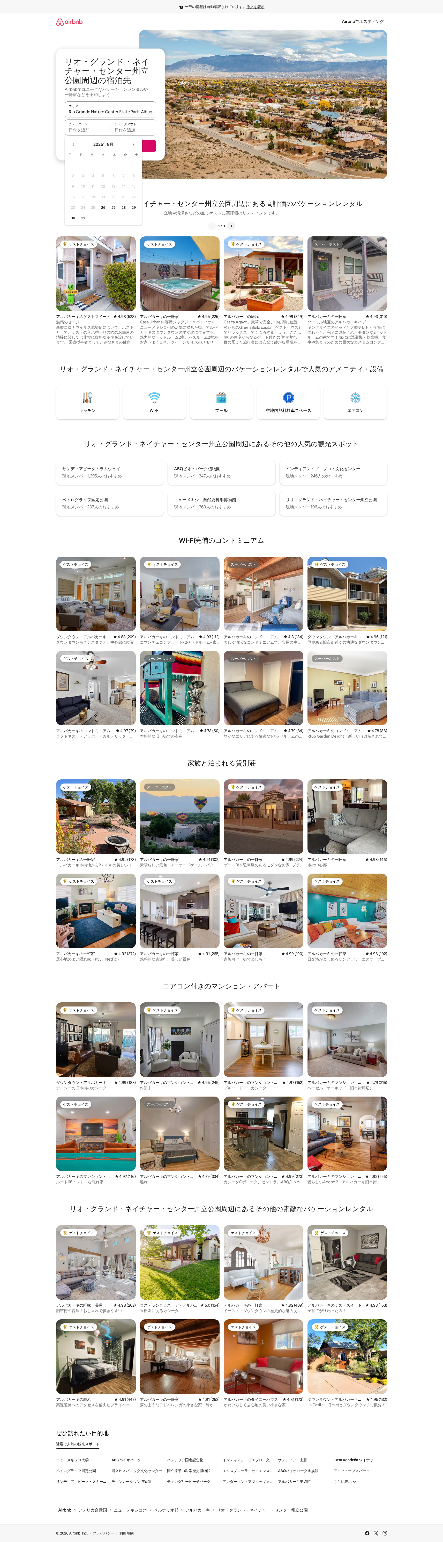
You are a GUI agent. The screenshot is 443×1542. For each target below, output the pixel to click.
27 (113, 207)
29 (134, 207)
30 (73, 218)
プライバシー (103, 1533)
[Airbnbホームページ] (69, 21)
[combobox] (110, 112)
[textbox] (87, 130)
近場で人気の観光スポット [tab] (78, 1444)
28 (124, 207)
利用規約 (126, 1533)
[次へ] (231, 226)
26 (103, 207)
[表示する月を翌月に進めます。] (133, 144)
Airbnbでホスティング (363, 21)
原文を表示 (255, 6)
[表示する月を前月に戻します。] (73, 144)
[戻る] (212, 226)
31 (83, 218)
